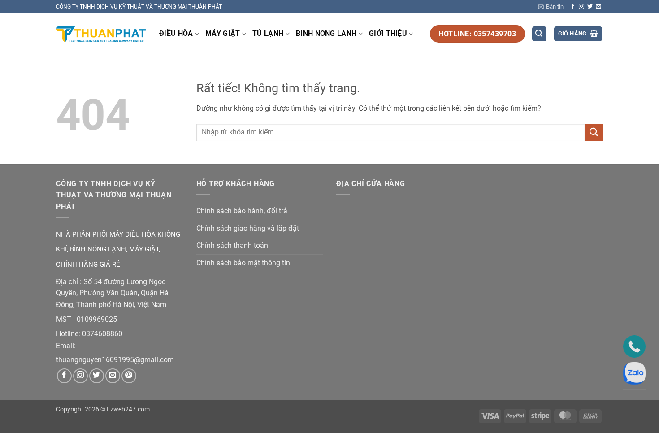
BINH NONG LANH (326, 33)
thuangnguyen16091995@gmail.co (112, 359)
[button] (551, 6)
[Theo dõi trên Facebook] (573, 7)
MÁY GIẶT (222, 33)
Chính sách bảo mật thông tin (243, 263)
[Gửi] (594, 132)
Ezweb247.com (128, 409)
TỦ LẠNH (267, 33)
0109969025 (97, 319)
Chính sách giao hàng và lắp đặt (247, 228)
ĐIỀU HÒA (176, 33)
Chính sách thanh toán (232, 245)
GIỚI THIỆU (388, 33)
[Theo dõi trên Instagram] (581, 7)
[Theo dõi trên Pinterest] (128, 375)
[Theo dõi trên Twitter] (590, 7)
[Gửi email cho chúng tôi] (598, 7)
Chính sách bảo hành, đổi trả (241, 211)
